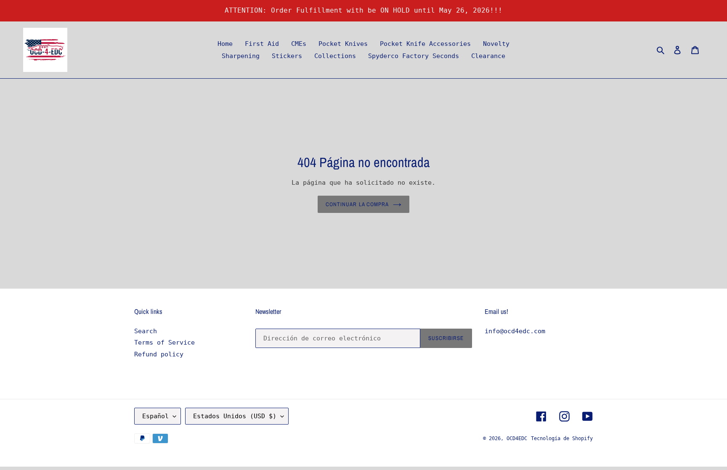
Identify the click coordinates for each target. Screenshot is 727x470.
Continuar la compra (357, 204)
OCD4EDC (517, 438)
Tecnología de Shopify (562, 438)
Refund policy (158, 354)
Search (145, 331)
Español (155, 416)
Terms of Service (164, 342)
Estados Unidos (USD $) (234, 416)
